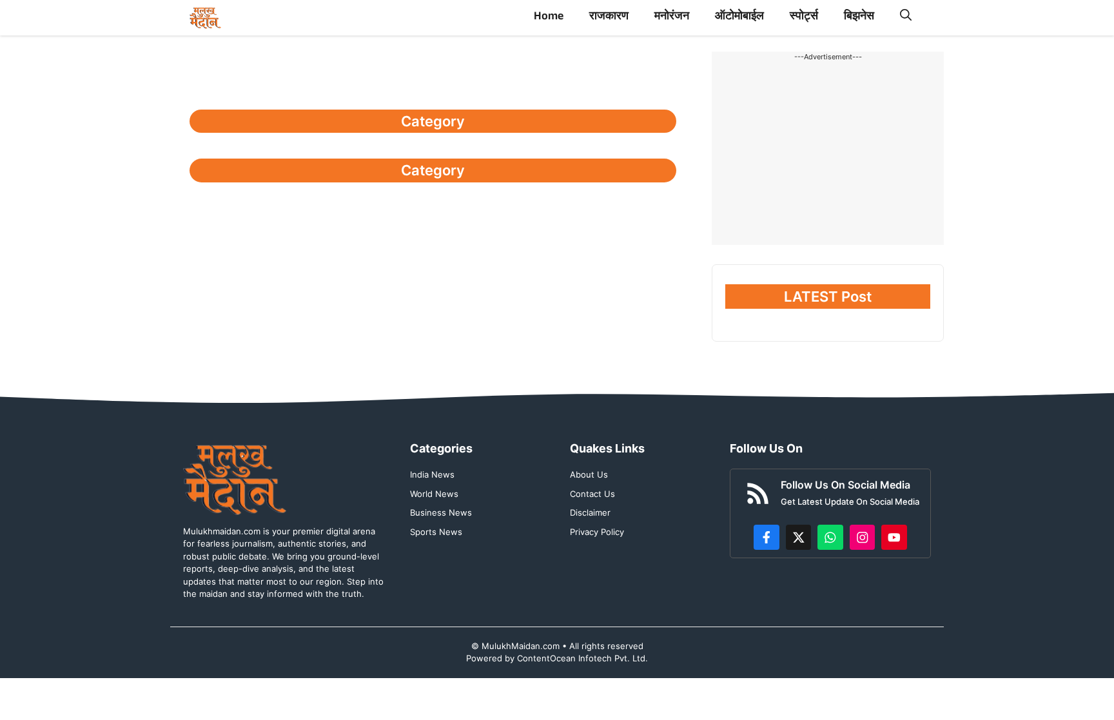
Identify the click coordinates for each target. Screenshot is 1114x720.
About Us (589, 474)
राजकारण (609, 17)
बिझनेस (859, 17)
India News (432, 474)
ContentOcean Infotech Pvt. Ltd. (582, 658)
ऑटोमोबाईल (739, 17)
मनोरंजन (671, 17)
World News (434, 494)
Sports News (436, 532)
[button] (905, 17)
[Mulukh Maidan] (205, 17)
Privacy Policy (597, 532)
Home (548, 17)
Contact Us (592, 494)
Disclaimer (590, 512)
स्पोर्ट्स (804, 17)
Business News (441, 512)
